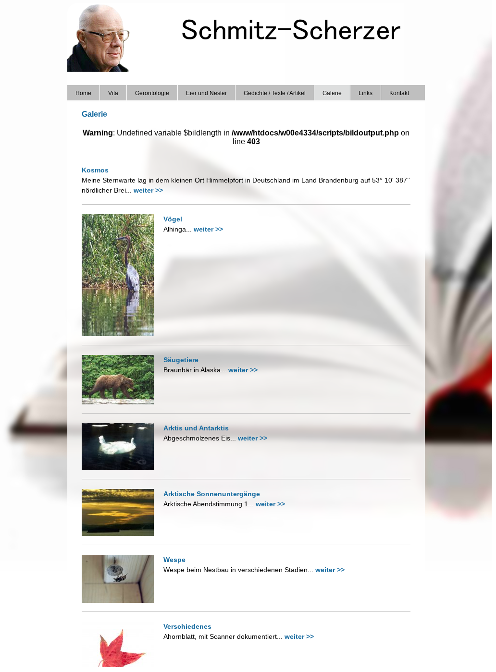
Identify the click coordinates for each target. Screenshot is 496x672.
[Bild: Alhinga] (121, 334)
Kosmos (95, 170)
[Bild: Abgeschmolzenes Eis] (121, 468)
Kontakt (399, 93)
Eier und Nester (206, 93)
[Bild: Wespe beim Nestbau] (121, 600)
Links (365, 93)
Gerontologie (152, 93)
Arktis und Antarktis (196, 428)
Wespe (174, 559)
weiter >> (148, 190)
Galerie (332, 93)
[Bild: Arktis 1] (121, 533)
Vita (113, 93)
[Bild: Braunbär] (121, 402)
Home (83, 93)
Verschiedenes (187, 626)
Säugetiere (180, 360)
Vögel (172, 219)
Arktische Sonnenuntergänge (211, 494)
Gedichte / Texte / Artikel (275, 93)
